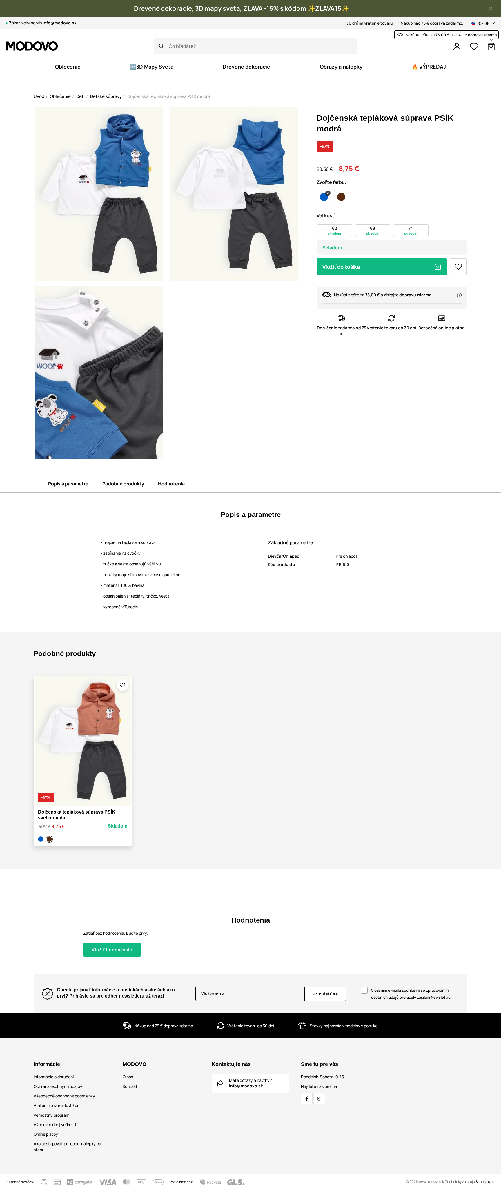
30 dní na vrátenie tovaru (369, 23)
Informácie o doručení (54, 1076)
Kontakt (130, 1086)
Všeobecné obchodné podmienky (64, 1096)
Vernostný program (51, 1115)
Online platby (46, 1134)
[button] (490, 8)
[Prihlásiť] (457, 47)
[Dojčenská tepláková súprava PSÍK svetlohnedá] (50, 839)
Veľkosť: (326, 215)
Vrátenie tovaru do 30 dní (57, 1105)
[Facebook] (307, 1098)
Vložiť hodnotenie (112, 949)
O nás (128, 1076)
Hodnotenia (171, 484)
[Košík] (491, 47)
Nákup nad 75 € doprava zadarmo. (432, 23)
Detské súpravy (106, 96)
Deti (80, 96)
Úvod (39, 96)
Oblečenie (60, 96)
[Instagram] (319, 1098)
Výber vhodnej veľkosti (55, 1124)
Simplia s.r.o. (485, 1181)
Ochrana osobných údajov (58, 1086)
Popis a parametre (68, 484)
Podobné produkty (123, 484)
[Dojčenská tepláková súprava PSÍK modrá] (41, 839)
